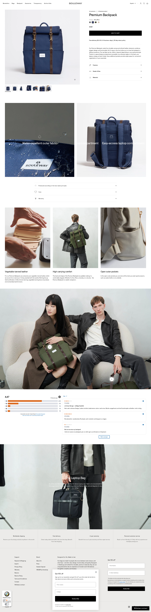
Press (37, 564)
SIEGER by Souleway (42, 570)
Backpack (19, 3)
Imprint (17, 564)
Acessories (28, 3)
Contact (17, 582)
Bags (13, 3)
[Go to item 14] (49, 88)
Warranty (17, 570)
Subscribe (126, 589)
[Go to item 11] (28, 88)
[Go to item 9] (15, 88)
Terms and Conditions (21, 579)
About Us (38, 561)
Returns (17, 573)
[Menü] (10, 591)
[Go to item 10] (21, 88)
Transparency (38, 3)
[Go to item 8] (8, 88)
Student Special (40, 567)
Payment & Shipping (20, 561)
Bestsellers (6, 3)
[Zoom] (75, 80)
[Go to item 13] (42, 88)
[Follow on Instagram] (129, 607)
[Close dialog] (96, 572)
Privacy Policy (18, 567)
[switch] (7, 604)
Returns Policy (19, 576)
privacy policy (122, 582)
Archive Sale (47, 3)
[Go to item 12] (35, 88)
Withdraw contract (20, 585)
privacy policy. (68, 604)
